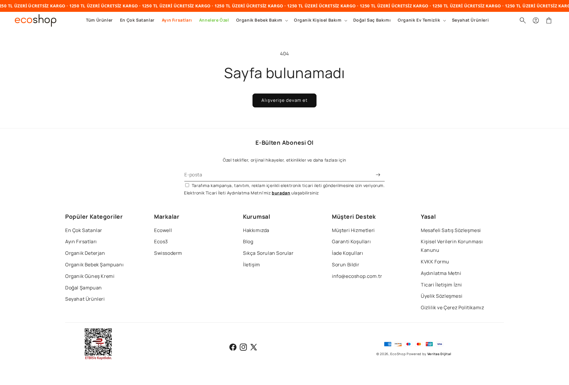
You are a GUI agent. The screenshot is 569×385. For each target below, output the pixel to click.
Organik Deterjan (85, 253)
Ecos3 (161, 241)
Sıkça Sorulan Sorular (268, 253)
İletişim (251, 264)
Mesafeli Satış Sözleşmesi (451, 230)
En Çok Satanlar (83, 230)
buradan (281, 193)
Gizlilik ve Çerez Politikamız (452, 307)
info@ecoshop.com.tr (357, 276)
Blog (248, 241)
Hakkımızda (256, 230)
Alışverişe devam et (284, 100)
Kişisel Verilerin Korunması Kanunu (452, 245)
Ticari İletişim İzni (441, 284)
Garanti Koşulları (351, 241)
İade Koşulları (347, 253)
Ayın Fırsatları (81, 241)
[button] (261, 20)
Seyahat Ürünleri (85, 299)
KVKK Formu (435, 261)
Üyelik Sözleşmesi (441, 296)
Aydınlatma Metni (441, 273)
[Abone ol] (378, 175)
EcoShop (398, 354)
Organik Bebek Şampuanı (94, 264)
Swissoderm (168, 253)
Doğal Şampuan (83, 287)
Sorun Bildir (345, 264)
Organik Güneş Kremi (89, 276)
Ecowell (163, 230)
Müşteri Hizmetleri (353, 230)
